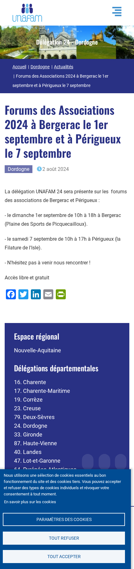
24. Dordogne (30, 425)
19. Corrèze (28, 399)
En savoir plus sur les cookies (30, 501)
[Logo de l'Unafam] (27, 12)
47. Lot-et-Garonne (37, 460)
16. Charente (30, 382)
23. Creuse (27, 408)
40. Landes (27, 452)
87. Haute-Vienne (35, 443)
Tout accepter (64, 556)
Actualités (63, 66)
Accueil (19, 66)
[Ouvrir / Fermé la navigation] (114, 11)
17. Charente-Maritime (42, 391)
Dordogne (40, 66)
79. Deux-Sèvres (34, 417)
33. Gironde (28, 434)
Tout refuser (64, 538)
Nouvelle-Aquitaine (37, 350)
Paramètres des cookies (64, 519)
